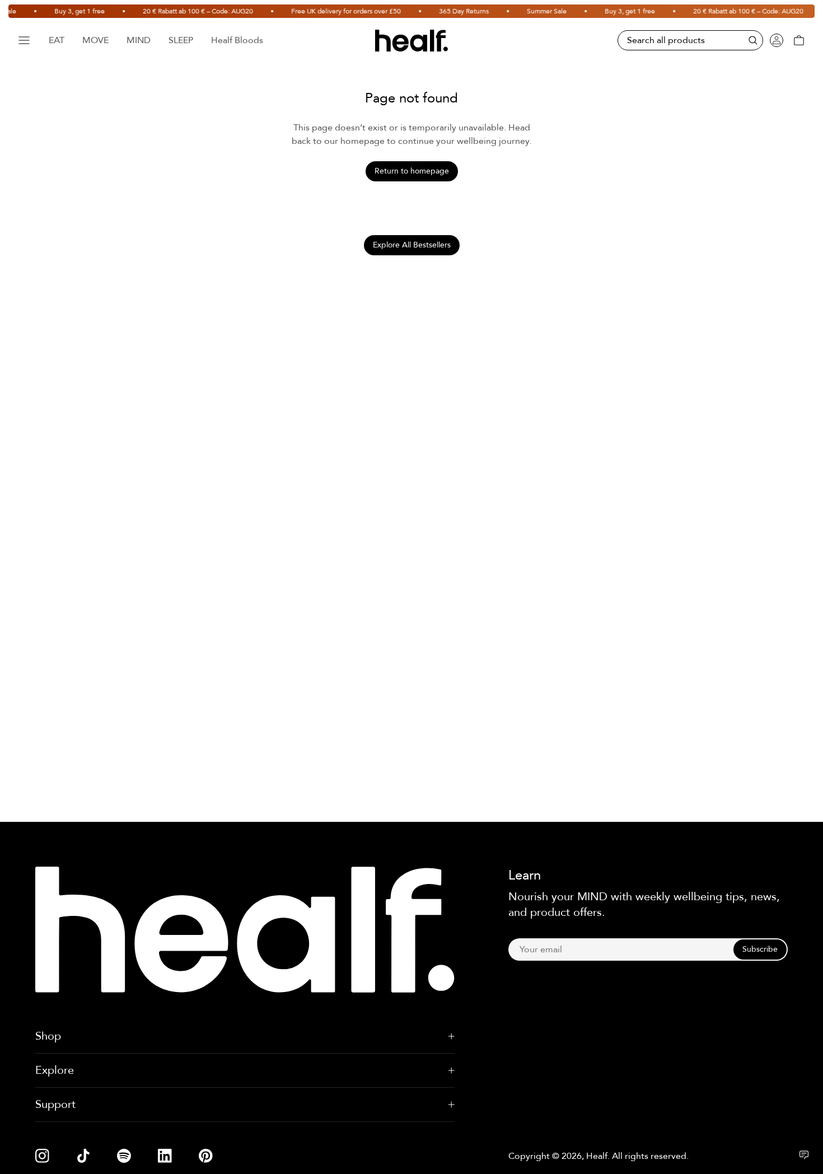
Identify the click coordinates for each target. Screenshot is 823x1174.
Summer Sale (538, 11)
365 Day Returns (455, 11)
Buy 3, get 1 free (71, 11)
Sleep (181, 40)
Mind (139, 40)
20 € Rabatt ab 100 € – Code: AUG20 (189, 11)
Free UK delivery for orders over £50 (337, 11)
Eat (56, 40)
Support (55, 1104)
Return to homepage (412, 171)
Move (95, 40)
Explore (54, 1070)
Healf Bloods (237, 40)
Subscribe (760, 949)
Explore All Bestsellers (412, 245)
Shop (48, 1036)
